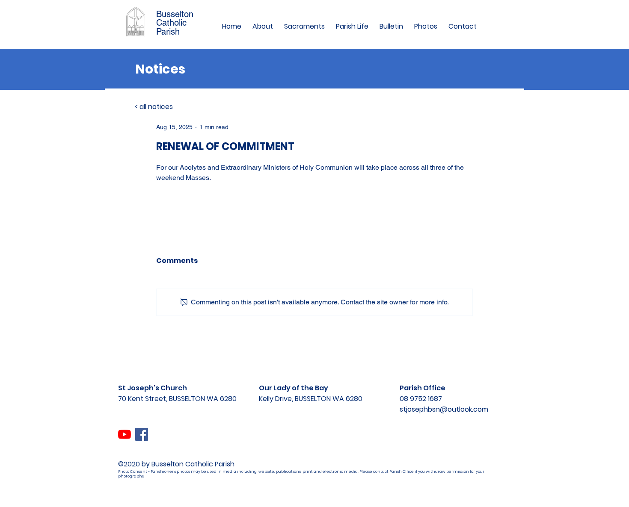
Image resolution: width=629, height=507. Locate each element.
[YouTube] (124, 434)
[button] (263, 22)
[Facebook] (141, 434)
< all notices (154, 107)
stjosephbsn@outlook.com (444, 409)
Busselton (174, 14)
